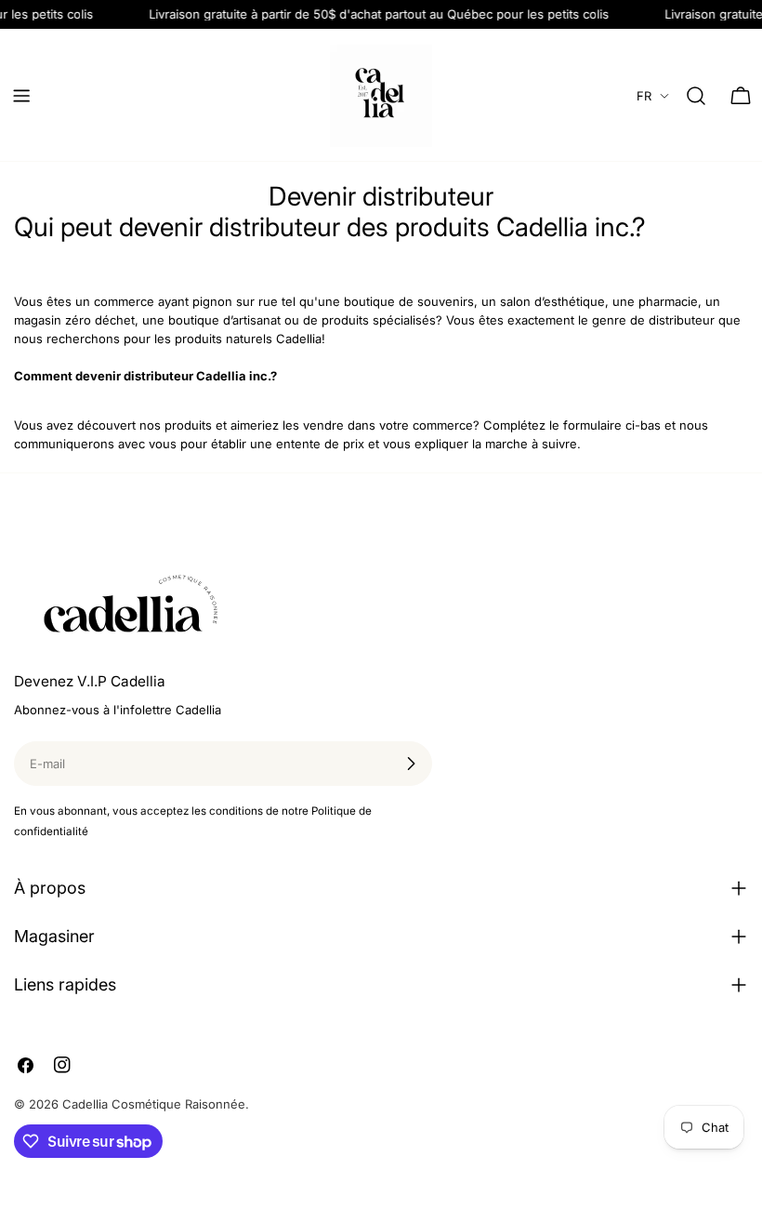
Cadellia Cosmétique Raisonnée (153, 1104)
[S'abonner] (410, 763)
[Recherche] (696, 95)
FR (644, 95)
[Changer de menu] (21, 95)
